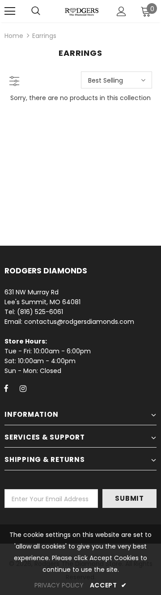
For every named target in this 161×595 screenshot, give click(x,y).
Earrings (44, 35)
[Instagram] (23, 388)
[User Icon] (121, 11)
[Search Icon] (35, 11)
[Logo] (81, 11)
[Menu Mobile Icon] (9, 11)
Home (13, 35)
